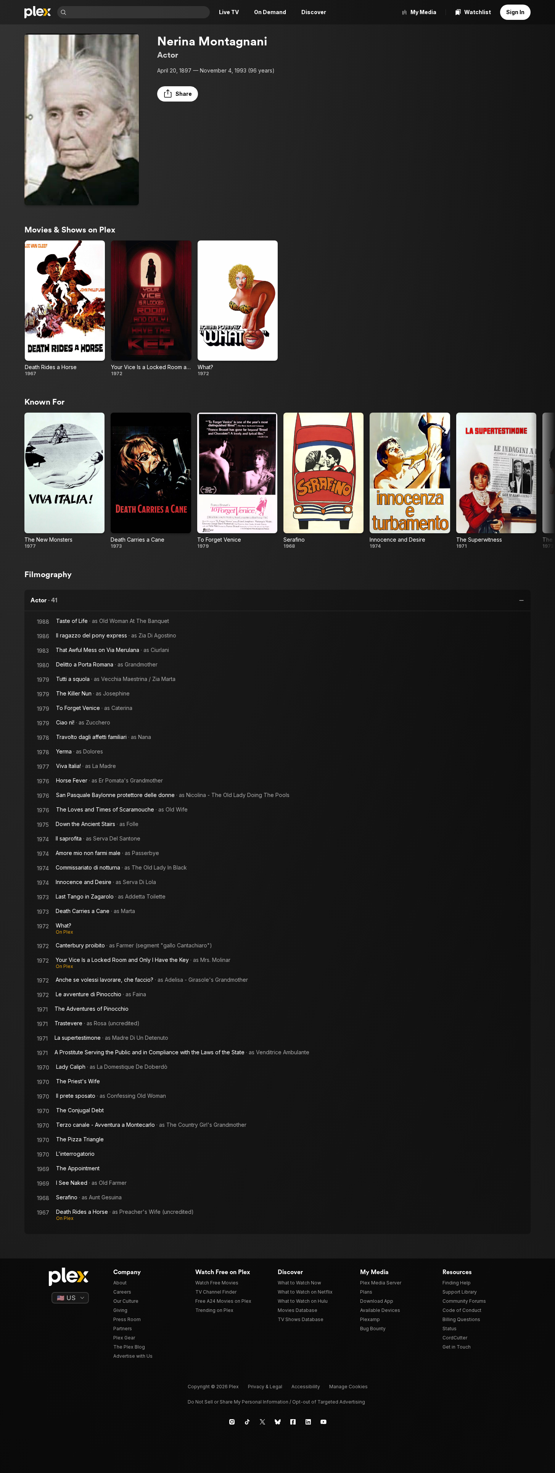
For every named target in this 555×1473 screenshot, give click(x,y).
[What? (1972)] (238, 308)
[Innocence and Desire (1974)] (410, 481)
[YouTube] (323, 1421)
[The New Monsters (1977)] (64, 481)
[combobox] (139, 12)
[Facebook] (293, 1421)
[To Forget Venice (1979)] (237, 481)
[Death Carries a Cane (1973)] (151, 481)
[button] (177, 94)
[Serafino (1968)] (323, 481)
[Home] (37, 12)
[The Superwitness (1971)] (496, 481)
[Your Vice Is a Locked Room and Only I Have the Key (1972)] (151, 308)
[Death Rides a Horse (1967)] (65, 308)
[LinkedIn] (308, 1421)
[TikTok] (247, 1421)
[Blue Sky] (277, 1421)
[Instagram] (232, 1421)
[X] (262, 1421)
